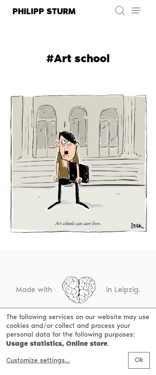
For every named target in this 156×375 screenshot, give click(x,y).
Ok (139, 360)
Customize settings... (38, 360)
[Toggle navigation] (136, 11)
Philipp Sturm (44, 11)
